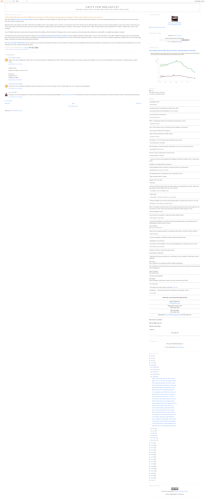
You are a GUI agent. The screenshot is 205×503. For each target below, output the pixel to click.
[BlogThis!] (33, 47)
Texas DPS (25, 49)
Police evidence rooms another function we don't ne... (164, 398)
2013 (152, 457)
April (153, 435)
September (155, 374)
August (154, 376)
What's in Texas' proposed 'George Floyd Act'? (162, 405)
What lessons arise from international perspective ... (164, 389)
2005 (152, 475)
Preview (169, 41)
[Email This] (31, 47)
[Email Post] (29, 47)
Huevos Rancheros (180, 347)
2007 (152, 471)
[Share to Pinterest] (37, 47)
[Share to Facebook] (36, 47)
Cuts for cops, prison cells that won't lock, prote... (163, 410)
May (153, 433)
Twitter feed (175, 287)
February (154, 438)
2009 (152, 466)
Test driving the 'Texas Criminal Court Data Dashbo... (164, 421)
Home (73, 103)
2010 (152, 464)
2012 (152, 459)
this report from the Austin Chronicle (23, 19)
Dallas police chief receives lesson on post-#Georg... (164, 394)
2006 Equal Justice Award (175, 303)
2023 (152, 358)
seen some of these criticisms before (16, 43)
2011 (152, 461)
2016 (152, 450)
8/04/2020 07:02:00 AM (15, 64)
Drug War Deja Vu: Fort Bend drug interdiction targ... (164, 425)
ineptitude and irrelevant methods (58, 35)
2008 (152, 468)
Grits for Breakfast (102, 6)
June (153, 431)
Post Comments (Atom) (16, 110)
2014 (152, 454)
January (154, 440)
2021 (152, 362)
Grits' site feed (178, 35)
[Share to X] (34, 47)
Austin (11, 49)
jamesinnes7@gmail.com (14, 83)
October (154, 371)
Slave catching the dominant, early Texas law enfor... (164, 383)
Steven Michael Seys (13, 57)
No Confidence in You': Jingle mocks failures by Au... (164, 414)
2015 (152, 452)
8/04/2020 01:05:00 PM (15, 80)
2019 (152, 443)
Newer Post (7, 103)
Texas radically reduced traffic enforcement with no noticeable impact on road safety (172, 50)
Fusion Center (18, 49)
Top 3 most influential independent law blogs (173, 314)
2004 (152, 478)
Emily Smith (11, 92)
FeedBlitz (180, 41)
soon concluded (41, 35)
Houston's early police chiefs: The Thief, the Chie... (164, 378)
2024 (152, 356)
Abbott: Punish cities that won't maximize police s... (164, 401)
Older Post (138, 103)
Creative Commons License (181, 491)
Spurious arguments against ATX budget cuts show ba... (164, 403)
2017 (152, 447)
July (153, 428)
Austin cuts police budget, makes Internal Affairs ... (163, 407)
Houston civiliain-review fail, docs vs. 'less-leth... (163, 396)
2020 (152, 365)
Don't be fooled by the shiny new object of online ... (164, 412)
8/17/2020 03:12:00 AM (15, 97)
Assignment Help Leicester (67, 94)
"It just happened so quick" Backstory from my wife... (164, 392)
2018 (152, 445)
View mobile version (73, 106)
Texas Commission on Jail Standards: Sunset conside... (164, 419)
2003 (152, 480)
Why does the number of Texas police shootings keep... (164, 385)
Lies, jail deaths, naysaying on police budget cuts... (163, 416)
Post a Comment (8, 100)
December (154, 367)
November (154, 369)
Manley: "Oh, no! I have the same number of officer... (164, 380)
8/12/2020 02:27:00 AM (15, 88)
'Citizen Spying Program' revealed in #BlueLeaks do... (164, 423)
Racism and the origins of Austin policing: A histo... (164, 387)
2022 (152, 360)
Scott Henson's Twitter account (158, 27)
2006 (152, 473)
